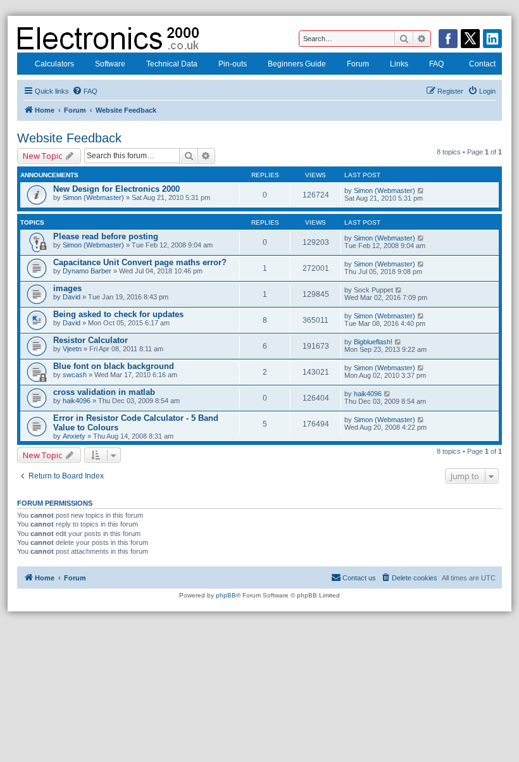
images (67, 288)
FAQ (436, 63)
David (71, 297)
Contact (482, 63)
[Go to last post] (421, 190)
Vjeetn (72, 349)
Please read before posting (105, 236)
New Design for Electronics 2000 (116, 189)
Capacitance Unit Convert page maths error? (140, 262)
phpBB (226, 595)
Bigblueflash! (373, 342)
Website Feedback (69, 138)
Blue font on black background (113, 366)
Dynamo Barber (87, 271)
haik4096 (77, 400)
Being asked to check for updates (118, 314)
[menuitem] (84, 91)
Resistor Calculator (90, 340)
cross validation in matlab (104, 392)
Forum (358, 63)
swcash (75, 374)
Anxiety (74, 436)
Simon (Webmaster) (93, 197)
